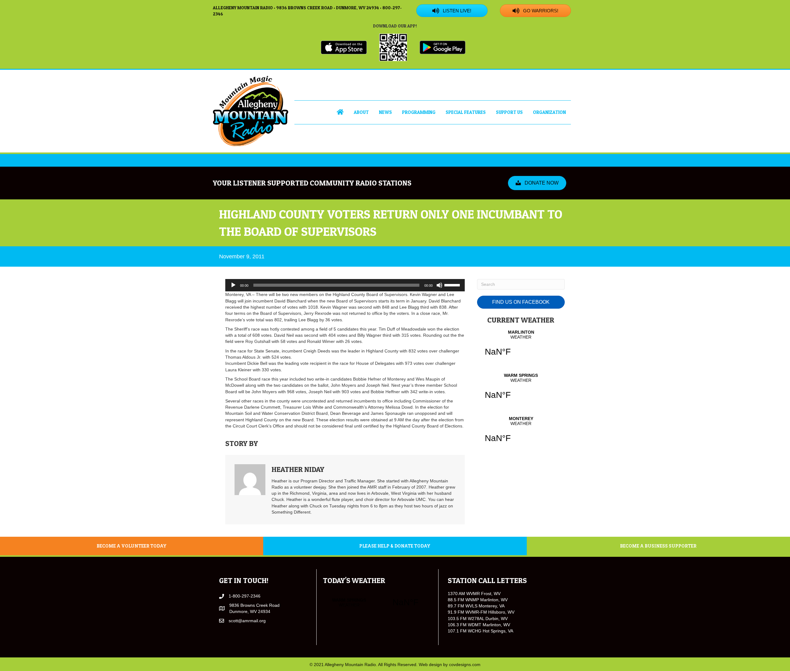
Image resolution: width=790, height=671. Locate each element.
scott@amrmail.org (247, 620)
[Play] (233, 285)
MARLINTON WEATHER (520, 347)
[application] (345, 285)
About (361, 112)
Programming (418, 112)
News (385, 112)
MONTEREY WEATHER (520, 433)
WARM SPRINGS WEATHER (520, 390)
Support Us (509, 112)
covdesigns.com (464, 664)
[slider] (453, 284)
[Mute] (439, 285)
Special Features (466, 112)
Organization (549, 112)
